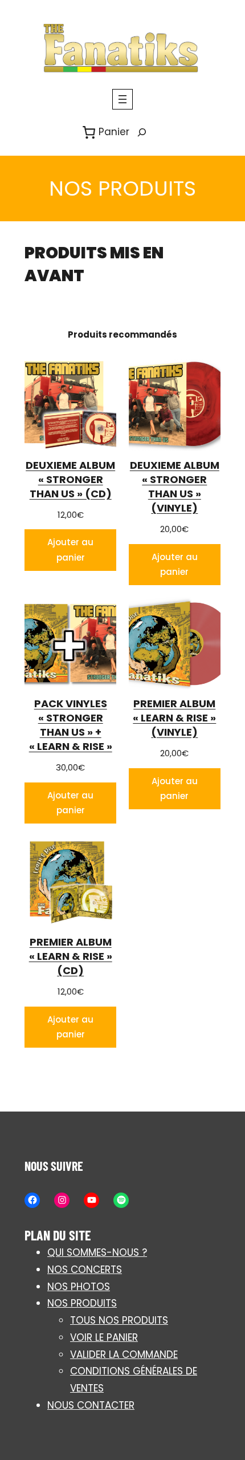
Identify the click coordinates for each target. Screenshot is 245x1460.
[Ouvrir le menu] (122, 99)
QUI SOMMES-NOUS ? (97, 1252)
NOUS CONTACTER (90, 1405)
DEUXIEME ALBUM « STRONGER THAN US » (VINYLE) (174, 487)
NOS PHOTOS (78, 1286)
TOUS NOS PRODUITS (119, 1320)
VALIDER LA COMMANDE (124, 1354)
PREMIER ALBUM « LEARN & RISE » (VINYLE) (174, 717)
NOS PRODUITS (82, 1303)
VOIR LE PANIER (104, 1337)
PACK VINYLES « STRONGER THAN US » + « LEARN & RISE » (70, 725)
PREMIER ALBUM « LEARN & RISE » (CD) (70, 956)
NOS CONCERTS (84, 1269)
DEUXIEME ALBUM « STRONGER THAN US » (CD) (70, 479)
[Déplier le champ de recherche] (141, 132)
